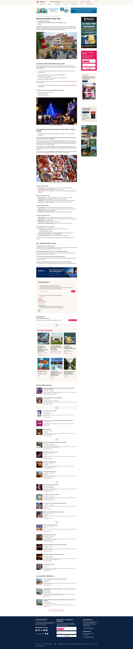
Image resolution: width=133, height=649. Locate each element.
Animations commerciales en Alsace (49, 499)
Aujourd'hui (42, 4)
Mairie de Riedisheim (48, 592)
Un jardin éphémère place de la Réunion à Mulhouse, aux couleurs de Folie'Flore (59, 600)
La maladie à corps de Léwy (49, 410)
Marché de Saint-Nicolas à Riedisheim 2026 (53, 554)
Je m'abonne (89, 68)
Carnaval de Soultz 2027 (48, 564)
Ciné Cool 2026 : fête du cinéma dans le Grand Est (54, 503)
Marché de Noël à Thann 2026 (50, 452)
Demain (49, 4)
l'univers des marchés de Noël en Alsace (66, 85)
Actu (81, 4)
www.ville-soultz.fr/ (41, 302)
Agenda (65, 4)
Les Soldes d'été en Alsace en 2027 (51, 494)
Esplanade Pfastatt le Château (49, 487)
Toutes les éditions (85, 116)
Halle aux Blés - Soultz (48, 413)
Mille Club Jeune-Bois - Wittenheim (50, 445)
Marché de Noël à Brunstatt (49, 534)
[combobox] (89, 61)
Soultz (44, 16)
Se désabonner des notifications (76, 643)
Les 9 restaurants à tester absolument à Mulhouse (54, 578)
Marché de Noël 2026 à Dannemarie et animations (54, 544)
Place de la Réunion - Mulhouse (49, 603)
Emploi (91, 643)
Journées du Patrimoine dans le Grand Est (50, 394)
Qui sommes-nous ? (38, 643)
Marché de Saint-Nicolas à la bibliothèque (53, 397)
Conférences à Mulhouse (47, 417)
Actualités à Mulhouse (47, 585)
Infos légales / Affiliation (48, 643)
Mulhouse (42, 1)
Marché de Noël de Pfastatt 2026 (51, 484)
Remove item (88, 61)
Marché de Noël (57, 16)
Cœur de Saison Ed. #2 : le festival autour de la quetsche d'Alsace (58, 420)
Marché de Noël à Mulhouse (48, 404)
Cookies (55, 643)
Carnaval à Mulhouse (47, 570)
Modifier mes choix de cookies (63, 643)
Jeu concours (88, 77)
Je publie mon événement (88, 628)
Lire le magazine (86, 112)
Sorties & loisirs (73, 4)
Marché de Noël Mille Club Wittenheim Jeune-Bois (54, 442)
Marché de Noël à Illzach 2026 (50, 524)
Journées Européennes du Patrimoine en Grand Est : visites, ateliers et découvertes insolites (59, 389)
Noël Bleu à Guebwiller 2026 (49, 461)
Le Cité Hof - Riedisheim (48, 557)
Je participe (85, 81)
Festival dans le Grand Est (47, 508)
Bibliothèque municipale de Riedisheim (51, 400)
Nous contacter (86, 643)
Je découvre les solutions (88, 637)
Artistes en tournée (90, 4)
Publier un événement (86, 1)
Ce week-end (57, 4)
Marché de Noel (47, 429)
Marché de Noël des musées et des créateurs (53, 511)
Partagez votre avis (73, 320)
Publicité (95, 643)
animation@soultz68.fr (42, 301)
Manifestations (51, 16)
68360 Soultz (41, 296)
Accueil (37, 16)
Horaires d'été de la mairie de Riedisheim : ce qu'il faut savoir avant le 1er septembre (59, 589)
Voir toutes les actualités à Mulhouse (56, 610)
